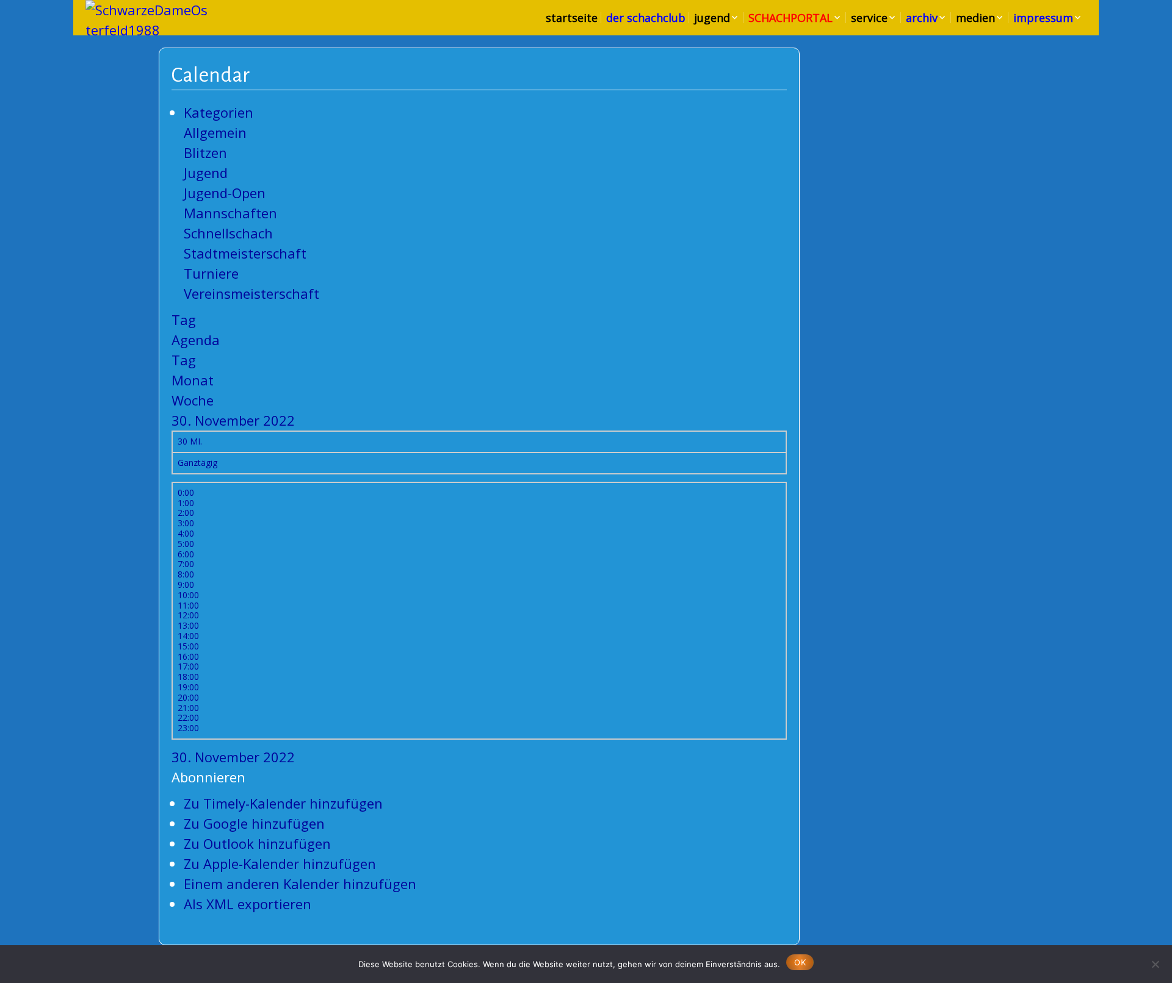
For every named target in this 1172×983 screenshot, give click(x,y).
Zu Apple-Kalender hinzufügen (280, 863)
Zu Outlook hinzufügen (257, 843)
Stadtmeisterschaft (245, 253)
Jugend (206, 172)
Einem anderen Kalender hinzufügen (300, 883)
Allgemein (215, 132)
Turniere (211, 273)
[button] (208, 777)
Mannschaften (230, 213)
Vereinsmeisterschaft (251, 293)
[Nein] (1155, 962)
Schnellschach (228, 233)
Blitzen (205, 152)
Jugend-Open (225, 193)
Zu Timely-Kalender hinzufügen (283, 803)
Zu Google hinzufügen (254, 823)
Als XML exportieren (247, 904)
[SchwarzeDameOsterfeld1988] (146, 20)
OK (800, 962)
